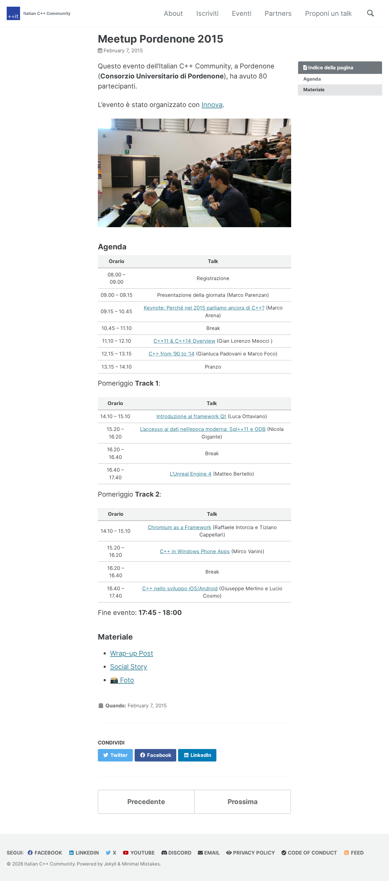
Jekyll (110, 864)
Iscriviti (207, 13)
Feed (357, 853)
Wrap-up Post (131, 653)
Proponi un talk (328, 13)
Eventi (241, 13)
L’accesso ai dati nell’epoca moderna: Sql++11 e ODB (203, 429)
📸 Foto (122, 680)
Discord (179, 853)
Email (211, 853)
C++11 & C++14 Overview (184, 341)
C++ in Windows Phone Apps (195, 551)
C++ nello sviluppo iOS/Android (180, 588)
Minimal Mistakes (141, 864)
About (173, 13)
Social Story (128, 667)
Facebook (47, 853)
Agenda (312, 79)
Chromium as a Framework (179, 527)
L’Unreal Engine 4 (191, 474)
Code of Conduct (312, 853)
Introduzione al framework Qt (191, 416)
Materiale (314, 89)
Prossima (243, 802)
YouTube (142, 853)
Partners (278, 13)
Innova (211, 105)
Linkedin (86, 853)
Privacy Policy (253, 853)
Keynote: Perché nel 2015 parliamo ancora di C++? (204, 308)
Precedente (146, 802)
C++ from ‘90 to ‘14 (171, 354)
